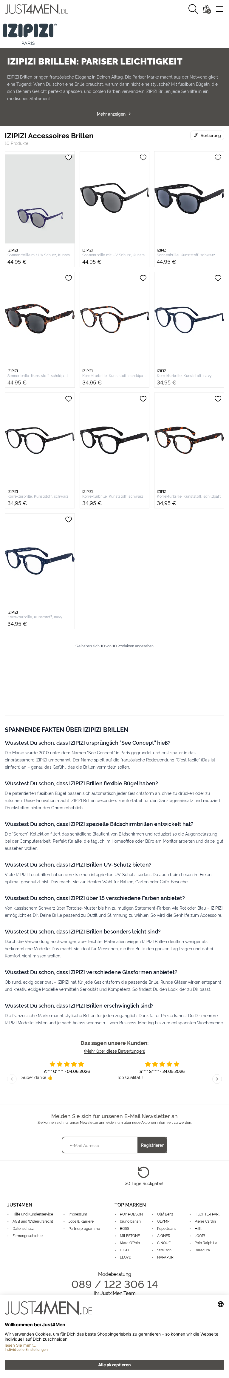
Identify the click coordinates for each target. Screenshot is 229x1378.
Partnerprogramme (84, 1228)
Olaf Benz (165, 1213)
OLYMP (163, 1221)
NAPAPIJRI (165, 1256)
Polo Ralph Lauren (208, 1242)
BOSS (124, 1228)
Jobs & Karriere (81, 1221)
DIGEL (125, 1249)
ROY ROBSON (131, 1213)
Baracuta (202, 1249)
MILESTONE (130, 1235)
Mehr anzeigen (111, 114)
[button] (193, 9)
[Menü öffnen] (219, 9)
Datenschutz (23, 1228)
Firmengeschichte (28, 1235)
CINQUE (164, 1242)
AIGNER (163, 1235)
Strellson (164, 1249)
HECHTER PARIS (208, 1213)
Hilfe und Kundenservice (33, 1213)
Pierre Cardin (205, 1221)
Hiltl (198, 1228)
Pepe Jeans (166, 1228)
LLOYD (125, 1256)
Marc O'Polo (130, 1242)
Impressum (78, 1213)
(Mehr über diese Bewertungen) (114, 1051)
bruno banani (131, 1221)
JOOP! (200, 1235)
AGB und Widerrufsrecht (33, 1221)
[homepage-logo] (36, 9)
